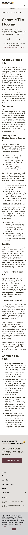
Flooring (15, 12)
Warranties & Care (8, 484)
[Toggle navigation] (24, 5)
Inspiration (5, 480)
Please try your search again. (14, 47)
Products (5, 476)
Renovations (5, 472)
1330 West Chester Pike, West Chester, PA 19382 (12, 501)
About (4, 488)
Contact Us (5, 492)
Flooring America (6, 12)
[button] (13, 8)
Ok (14, 529)
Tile (20, 12)
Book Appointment (13, 460)
